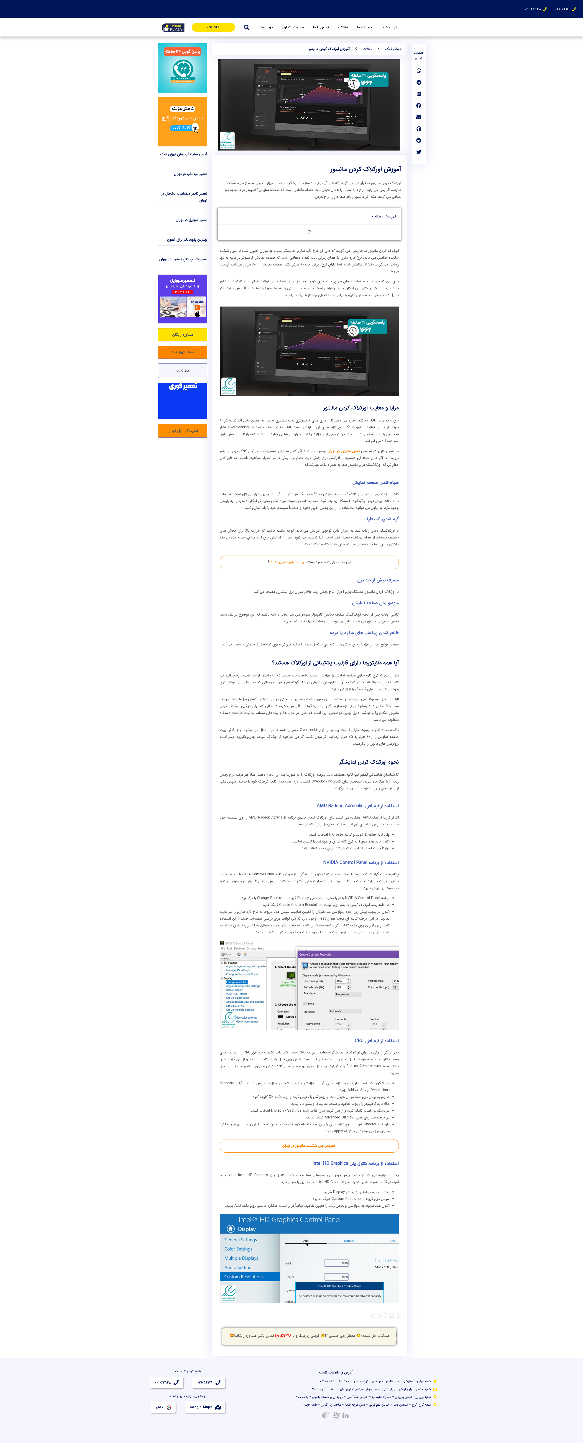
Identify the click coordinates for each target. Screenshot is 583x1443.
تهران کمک (389, 27)
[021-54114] (217, 1382)
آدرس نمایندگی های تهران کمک (183, 154)
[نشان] (168, 1407)
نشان (159, 1407)
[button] (247, 27)
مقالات (343, 27)
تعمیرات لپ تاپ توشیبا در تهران (183, 259)
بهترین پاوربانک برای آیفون (187, 239)
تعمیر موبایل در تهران (191, 220)
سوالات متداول (293, 27)
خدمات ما (364, 27)
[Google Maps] (217, 1407)
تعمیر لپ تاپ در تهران (190, 174)
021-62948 (163, 1382)
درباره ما (267, 27)
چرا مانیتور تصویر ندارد (287, 562)
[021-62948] (176, 1382)
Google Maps (201, 1407)
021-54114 (205, 1382)
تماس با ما (321, 27)
